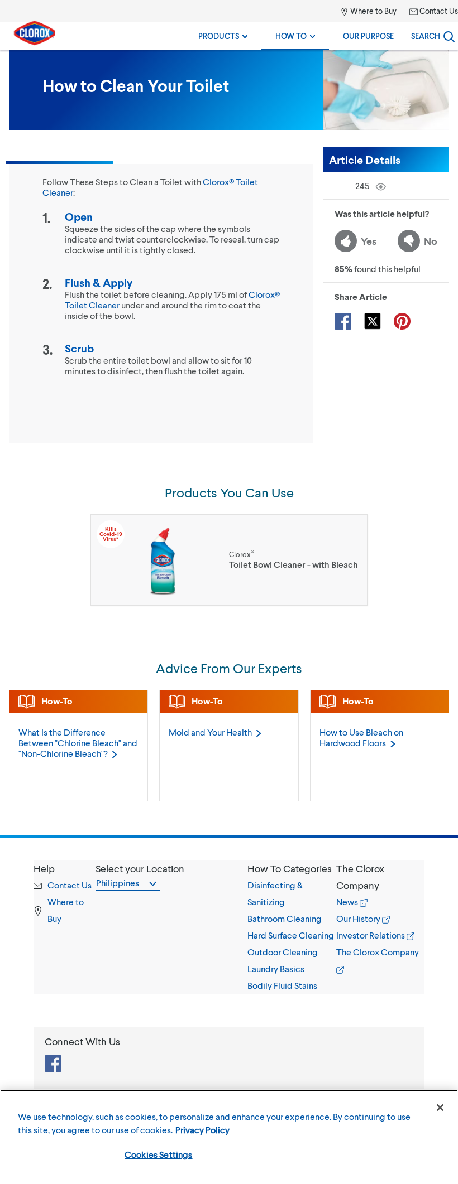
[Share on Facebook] (343, 321)
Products (219, 36)
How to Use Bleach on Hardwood (361, 737)
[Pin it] (402, 321)
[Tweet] (372, 321)
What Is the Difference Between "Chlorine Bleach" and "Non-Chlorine (77, 742)
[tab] (291, 927)
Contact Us (438, 11)
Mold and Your (210, 732)
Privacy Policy (202, 1129)
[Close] (440, 1107)
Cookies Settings (159, 1154)
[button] (291, 868)
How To (291, 36)
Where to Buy (373, 11)
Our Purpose (368, 36)
